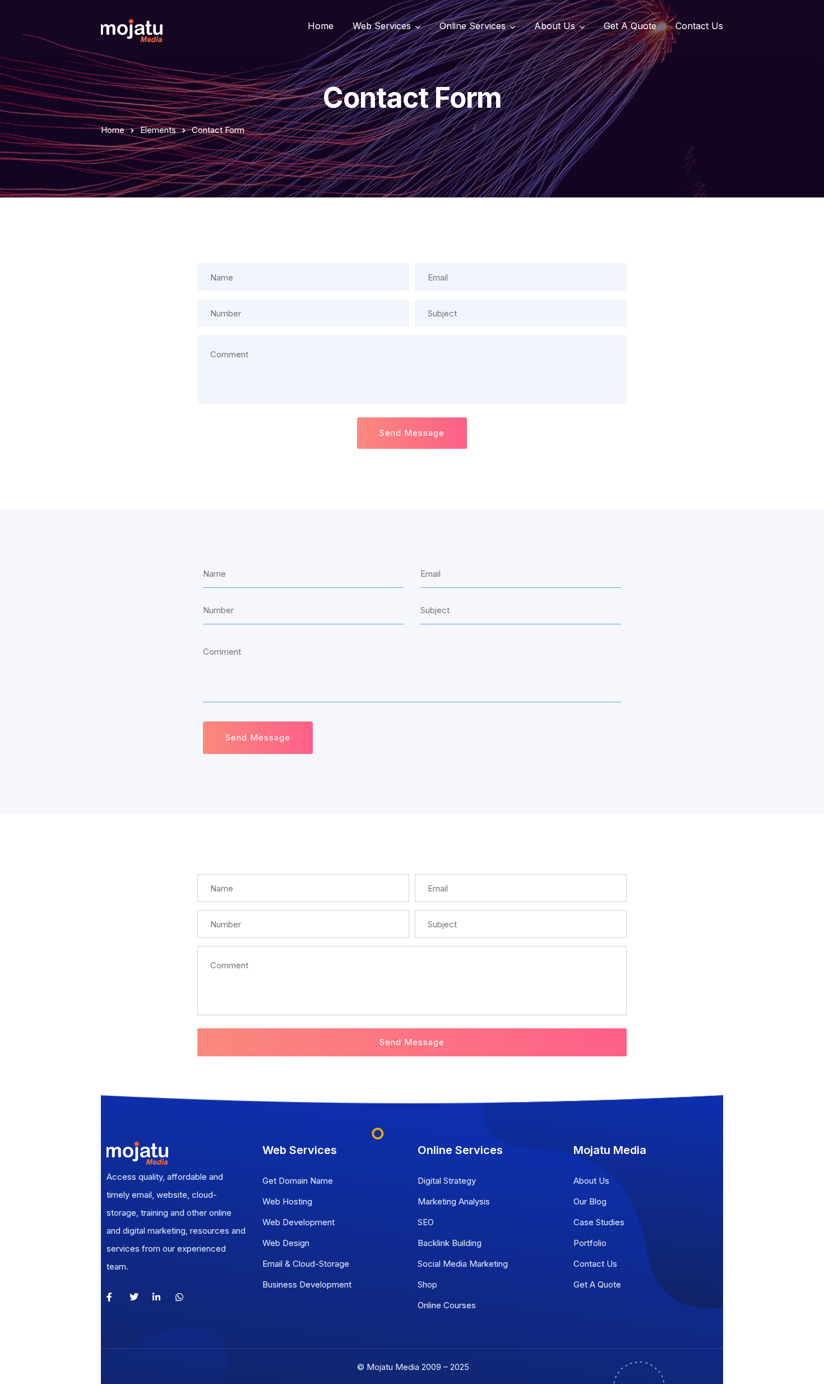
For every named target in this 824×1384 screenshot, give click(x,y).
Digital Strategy (447, 1180)
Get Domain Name (297, 1180)
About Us (554, 25)
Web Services (382, 25)
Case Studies (598, 1222)
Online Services (472, 25)
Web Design (285, 1243)
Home (321, 25)
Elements (158, 130)
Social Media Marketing (463, 1263)
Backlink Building (450, 1243)
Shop (427, 1284)
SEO (426, 1222)
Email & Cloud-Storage (305, 1263)
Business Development (306, 1284)
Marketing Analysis (454, 1201)
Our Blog (590, 1201)
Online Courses (447, 1305)
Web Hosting (287, 1201)
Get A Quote (630, 25)
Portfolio (590, 1243)
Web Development (298, 1222)
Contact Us (699, 25)
